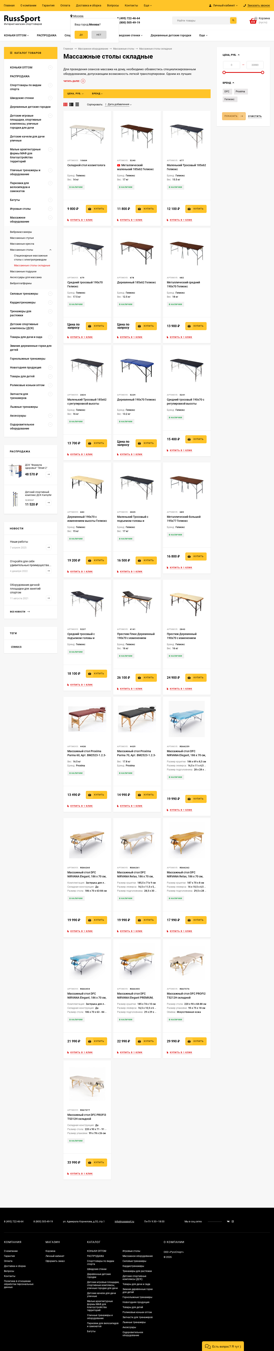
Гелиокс (229, 99)
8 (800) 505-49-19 (128, 22)
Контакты (131, 5)
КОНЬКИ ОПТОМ (96, 1251)
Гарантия (48, 5)
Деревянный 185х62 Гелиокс (136, 282)
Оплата (65, 5)
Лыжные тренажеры (134, 1322)
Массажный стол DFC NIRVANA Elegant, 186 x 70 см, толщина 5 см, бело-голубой (86, 997)
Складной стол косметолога (86, 165)
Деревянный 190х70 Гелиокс (136, 399)
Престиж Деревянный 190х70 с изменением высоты (182, 638)
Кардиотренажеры (133, 1266)
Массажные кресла (22, 243)
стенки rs (16, 646)
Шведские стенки (97, 1269)
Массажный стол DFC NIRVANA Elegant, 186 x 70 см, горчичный (86, 876)
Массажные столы (21, 249)
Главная (9, 5)
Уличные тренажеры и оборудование (100, 1317)
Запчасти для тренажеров (138, 1317)
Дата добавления (118, 104)
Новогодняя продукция (136, 1302)
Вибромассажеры (21, 231)
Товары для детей (133, 1307)
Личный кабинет (55, 1256)
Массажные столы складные (32, 265)
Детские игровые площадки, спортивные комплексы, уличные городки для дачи (103, 1285)
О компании (28, 5)
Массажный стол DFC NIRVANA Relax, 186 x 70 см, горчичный (185, 876)
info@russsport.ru (124, 1221)
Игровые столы (131, 1251)
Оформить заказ (55, 1261)
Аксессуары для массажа (26, 277)
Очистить (255, 116)
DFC (226, 91)
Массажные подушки (23, 271)
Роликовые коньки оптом (137, 1312)
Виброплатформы (21, 283)
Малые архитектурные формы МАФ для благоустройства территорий (100, 1306)
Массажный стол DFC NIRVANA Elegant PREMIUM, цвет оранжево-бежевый (135, 997)
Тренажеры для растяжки (137, 1271)
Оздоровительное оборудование (133, 1334)
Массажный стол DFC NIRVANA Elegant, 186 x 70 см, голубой (186, 755)
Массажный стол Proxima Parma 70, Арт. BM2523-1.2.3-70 (136, 755)
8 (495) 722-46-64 (128, 18)
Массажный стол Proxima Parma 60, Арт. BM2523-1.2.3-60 (86, 755)
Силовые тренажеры (134, 1261)
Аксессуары (129, 1327)
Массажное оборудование (138, 1256)
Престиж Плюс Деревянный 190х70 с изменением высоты (136, 638)
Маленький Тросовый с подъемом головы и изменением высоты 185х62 (136, 520)
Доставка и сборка (88, 5)
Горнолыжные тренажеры (137, 1297)
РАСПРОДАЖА (95, 1256)
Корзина (50, 1251)
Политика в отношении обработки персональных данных (18, 1284)
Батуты (91, 1331)
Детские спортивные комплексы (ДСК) (134, 1278)
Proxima (240, 91)
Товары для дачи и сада (136, 1284)
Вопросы (113, 5)
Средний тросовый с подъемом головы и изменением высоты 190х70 (86, 638)
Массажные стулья (22, 237)
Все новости (18, 611)
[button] (223, 1346)
